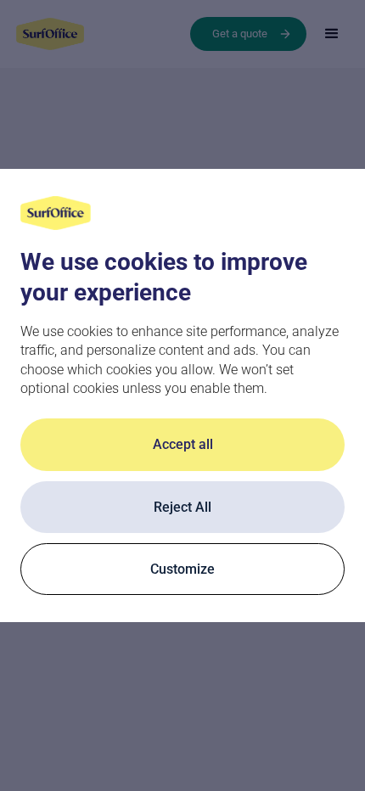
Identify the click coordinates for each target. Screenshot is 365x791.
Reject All (182, 507)
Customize (182, 569)
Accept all (183, 444)
